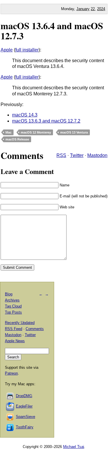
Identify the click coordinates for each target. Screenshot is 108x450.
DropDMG (24, 396)
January (83, 9)
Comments (35, 329)
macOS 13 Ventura (74, 132)
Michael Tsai (73, 447)
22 (93, 9)
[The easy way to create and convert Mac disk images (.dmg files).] (10, 396)
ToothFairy (24, 427)
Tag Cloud (13, 306)
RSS (61, 155)
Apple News (15, 341)
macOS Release (17, 139)
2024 (101, 9)
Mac (8, 132)
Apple (7, 49)
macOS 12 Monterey (36, 132)
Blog (8, 294)
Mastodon (97, 155)
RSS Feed (13, 329)
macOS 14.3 (24, 114)
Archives (12, 300)
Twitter (77, 155)
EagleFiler (24, 406)
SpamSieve (25, 416)
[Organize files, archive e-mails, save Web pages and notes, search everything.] (10, 406)
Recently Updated (20, 323)
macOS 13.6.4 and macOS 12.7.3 (52, 30)
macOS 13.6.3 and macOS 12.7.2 (46, 120)
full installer (27, 49)
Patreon (11, 373)
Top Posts (13, 312)
